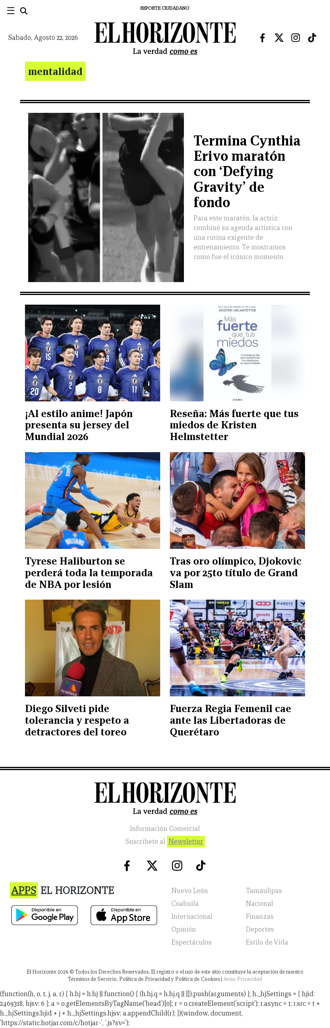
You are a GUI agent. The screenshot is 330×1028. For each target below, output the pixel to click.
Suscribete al (164, 841)
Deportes (260, 929)
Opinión (183, 929)
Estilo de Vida (267, 942)
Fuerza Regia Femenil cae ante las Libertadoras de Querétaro (230, 720)
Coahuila (185, 903)
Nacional (259, 903)
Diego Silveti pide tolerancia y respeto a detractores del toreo (77, 720)
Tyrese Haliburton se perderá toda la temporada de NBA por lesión (89, 572)
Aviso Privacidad (242, 979)
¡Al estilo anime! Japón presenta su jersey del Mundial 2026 (79, 425)
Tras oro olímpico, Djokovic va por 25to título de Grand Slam (235, 572)
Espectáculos (191, 942)
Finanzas (260, 916)
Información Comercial (165, 828)
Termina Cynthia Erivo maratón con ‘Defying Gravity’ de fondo (247, 171)
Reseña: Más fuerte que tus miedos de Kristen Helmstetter (234, 425)
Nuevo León (189, 891)
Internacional (191, 916)
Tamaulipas (264, 891)
